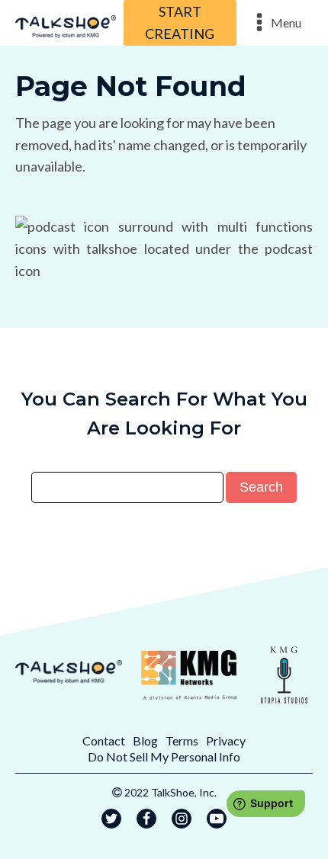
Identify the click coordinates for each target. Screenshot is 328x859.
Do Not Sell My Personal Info (164, 756)
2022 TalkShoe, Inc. (170, 792)
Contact (103, 740)
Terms (182, 740)
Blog (145, 740)
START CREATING (179, 22)
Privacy (226, 740)
